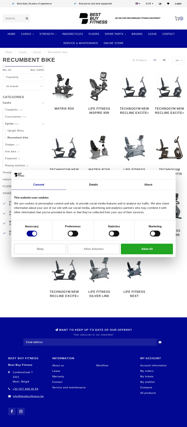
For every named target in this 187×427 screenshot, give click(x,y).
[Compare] (160, 3)
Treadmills (14, 110)
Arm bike (12, 151)
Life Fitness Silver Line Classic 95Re (99, 296)
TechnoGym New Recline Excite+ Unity (64, 296)
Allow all (147, 248)
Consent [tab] (38, 184)
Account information (153, 365)
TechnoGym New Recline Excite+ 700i (169, 113)
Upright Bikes (15, 130)
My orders (147, 370)
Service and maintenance (69, 387)
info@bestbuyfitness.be (28, 396)
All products (148, 392)
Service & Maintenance (80, 43)
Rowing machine (17, 165)
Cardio (26, 34)
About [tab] (148, 184)
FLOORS (94, 34)
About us (58, 365)
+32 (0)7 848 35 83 (25, 388)
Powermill (13, 158)
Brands (137, 34)
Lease (152, 34)
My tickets (147, 376)
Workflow (102, 365)
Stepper (12, 144)
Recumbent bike (17, 137)
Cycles (12, 123)
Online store (114, 43)
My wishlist (147, 381)
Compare (146, 387)
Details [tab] (93, 184)
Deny (40, 248)
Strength (46, 34)
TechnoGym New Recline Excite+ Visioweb (134, 113)
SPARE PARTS (114, 34)
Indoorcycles (72, 34)
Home (12, 34)
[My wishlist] (168, 3)
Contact (168, 34)
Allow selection (94, 248)
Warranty (58, 376)
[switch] (73, 234)
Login (178, 3)
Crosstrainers (15, 117)
